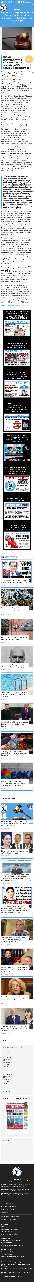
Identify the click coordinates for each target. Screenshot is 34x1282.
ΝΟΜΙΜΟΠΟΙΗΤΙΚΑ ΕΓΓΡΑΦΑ (10, 1216)
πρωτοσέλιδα (17, 1134)
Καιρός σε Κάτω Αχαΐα (7, 1076)
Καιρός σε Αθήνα (6, 1050)
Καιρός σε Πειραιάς (6, 1059)
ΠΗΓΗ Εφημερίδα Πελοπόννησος (12, 306)
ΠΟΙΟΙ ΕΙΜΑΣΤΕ (5, 1200)
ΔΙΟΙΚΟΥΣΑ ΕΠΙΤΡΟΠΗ (7, 1203)
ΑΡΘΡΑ (17, 10)
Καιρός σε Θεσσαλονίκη (7, 1068)
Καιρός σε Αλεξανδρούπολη (8, 1085)
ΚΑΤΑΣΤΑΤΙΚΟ (5, 1213)
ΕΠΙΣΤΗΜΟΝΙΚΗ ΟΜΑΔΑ (8, 1206)
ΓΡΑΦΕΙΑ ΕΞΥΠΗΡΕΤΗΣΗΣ (9, 1219)
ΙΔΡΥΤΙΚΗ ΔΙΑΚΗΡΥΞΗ (7, 1209)
